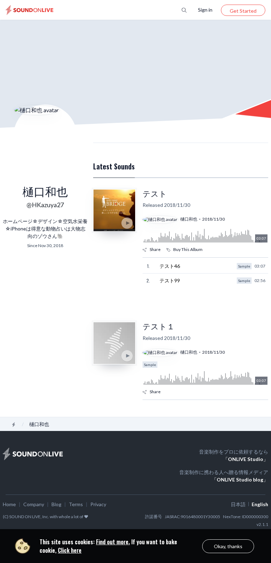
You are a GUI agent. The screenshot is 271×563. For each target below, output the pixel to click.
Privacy (98, 504)
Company (33, 504)
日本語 (238, 504)
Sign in (205, 10)
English (260, 504)
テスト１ (159, 326)
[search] (184, 10)
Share (155, 249)
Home (9, 504)
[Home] (13, 424)
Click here (70, 550)
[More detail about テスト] (114, 210)
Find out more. (113, 542)
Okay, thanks (228, 546)
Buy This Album (188, 249)
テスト (155, 193)
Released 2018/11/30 (166, 205)
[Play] (127, 223)
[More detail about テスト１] (114, 343)
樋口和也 (188, 219)
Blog (56, 504)
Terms (76, 504)
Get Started (243, 11)
